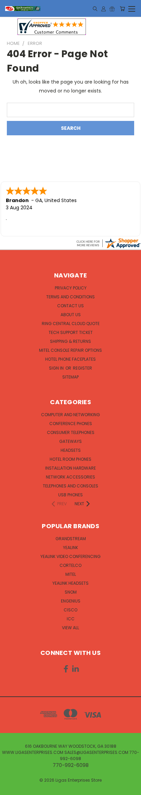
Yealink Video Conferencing (70, 556)
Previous (10, 788)
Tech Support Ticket (71, 332)
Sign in (57, 368)
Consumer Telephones (70, 432)
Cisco (70, 610)
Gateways (70, 441)
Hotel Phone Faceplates (70, 359)
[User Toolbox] (103, 8)
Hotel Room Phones (70, 459)
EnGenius (70, 601)
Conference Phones (70, 423)
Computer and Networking (70, 415)
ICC (71, 619)
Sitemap (70, 377)
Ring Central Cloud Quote (71, 323)
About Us (71, 315)
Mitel (70, 574)
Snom (71, 592)
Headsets (71, 450)
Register (82, 368)
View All (70, 628)
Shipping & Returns (70, 341)
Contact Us (70, 306)
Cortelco (70, 565)
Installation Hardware (70, 468)
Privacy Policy (71, 288)
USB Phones (70, 495)
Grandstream (70, 539)
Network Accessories (70, 477)
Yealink (70, 547)
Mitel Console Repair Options (70, 350)
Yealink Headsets (70, 583)
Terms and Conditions (70, 297)
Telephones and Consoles (70, 486)
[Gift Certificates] (112, 8)
